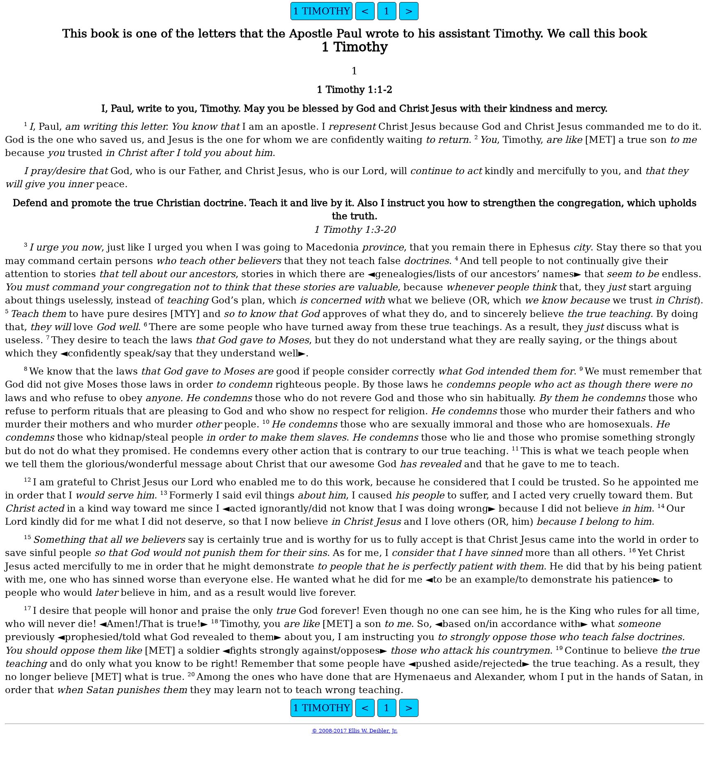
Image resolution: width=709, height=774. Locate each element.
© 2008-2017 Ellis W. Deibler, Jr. (355, 731)
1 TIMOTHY (321, 11)
